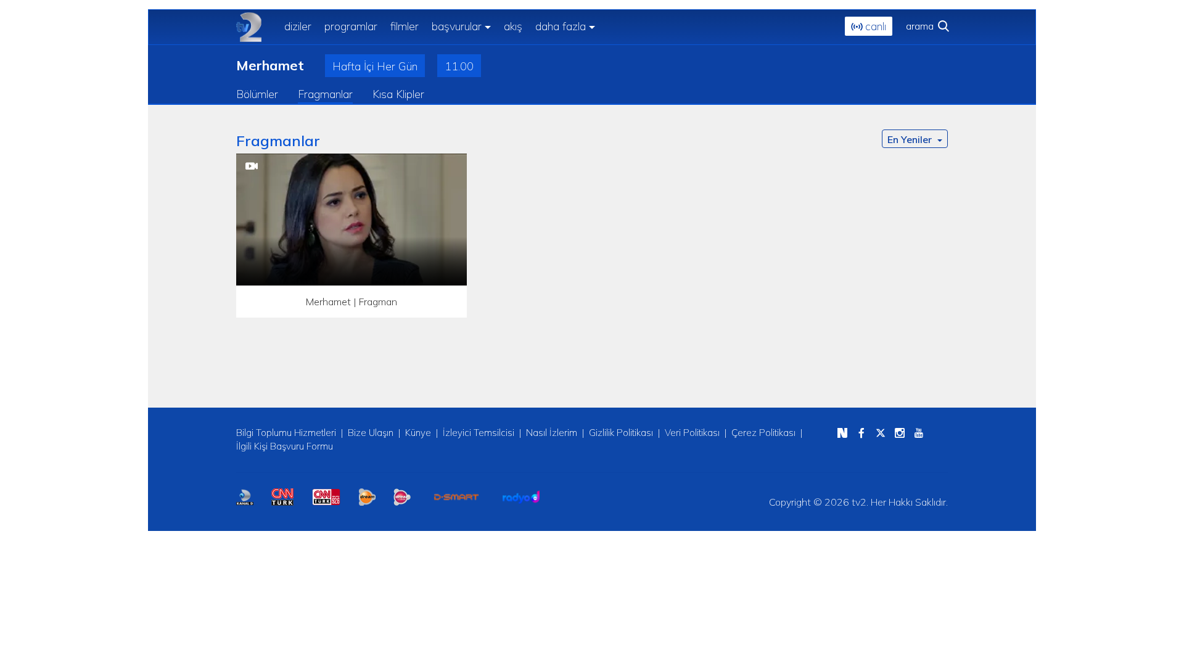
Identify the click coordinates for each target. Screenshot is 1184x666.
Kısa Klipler (398, 94)
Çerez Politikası (763, 432)
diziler (297, 26)
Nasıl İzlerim (551, 432)
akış (513, 26)
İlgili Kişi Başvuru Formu (284, 446)
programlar (350, 26)
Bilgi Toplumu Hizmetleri (286, 432)
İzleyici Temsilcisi (478, 432)
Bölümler (257, 94)
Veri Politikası (692, 432)
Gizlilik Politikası (621, 432)
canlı (874, 26)
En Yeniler (910, 139)
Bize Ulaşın (370, 432)
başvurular (457, 26)
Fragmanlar (325, 94)
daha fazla (560, 26)
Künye (418, 432)
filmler (404, 26)
